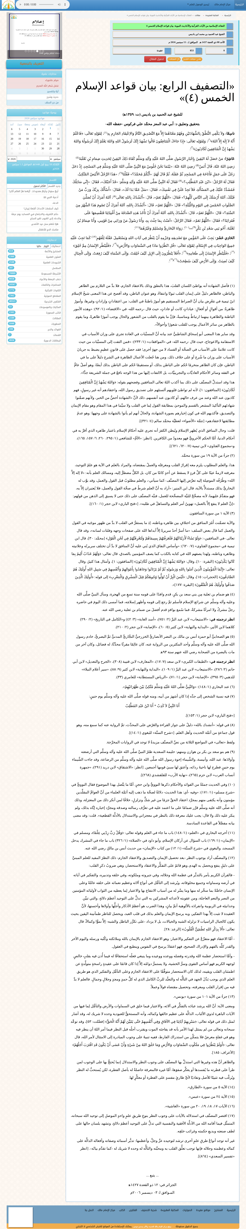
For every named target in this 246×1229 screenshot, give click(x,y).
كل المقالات (174, 59)
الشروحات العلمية (35, 262)
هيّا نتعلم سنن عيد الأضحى (45, 224)
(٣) (232, 513)
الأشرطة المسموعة (35, 274)
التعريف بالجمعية (32, 63)
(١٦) (231, 1106)
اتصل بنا (89, 1210)
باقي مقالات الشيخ (192, 59)
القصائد (35, 335)
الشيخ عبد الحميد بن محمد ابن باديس (207, 34)
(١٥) (231, 1097)
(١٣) (231, 996)
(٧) (232, 696)
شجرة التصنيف (149, 1210)
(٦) (232, 687)
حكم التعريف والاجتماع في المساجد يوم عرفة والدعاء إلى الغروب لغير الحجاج (36, 216)
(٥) (232, 636)
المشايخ (218, 1210)
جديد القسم (54, 186)
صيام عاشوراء (52, 80)
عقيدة (160, 50)
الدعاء (56, 203)
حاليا (39, 246)
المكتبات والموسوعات (35, 307)
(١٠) (231, 784)
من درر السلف (52, 102)
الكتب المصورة (35, 313)
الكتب (122, 1210)
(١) (232, 286)
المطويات (35, 324)
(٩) (232, 752)
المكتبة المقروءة (212, 15)
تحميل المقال (156, 59)
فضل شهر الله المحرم (47, 86)
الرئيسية (228, 15)
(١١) (231, 833)
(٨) (232, 725)
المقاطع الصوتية (35, 296)
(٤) (232, 594)
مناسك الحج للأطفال (48, 230)
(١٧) (231, 1116)
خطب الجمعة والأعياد (35, 279)
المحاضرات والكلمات (35, 285)
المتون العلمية (35, 257)
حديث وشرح (53, 97)
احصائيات (56, 246)
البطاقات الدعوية (35, 341)
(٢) (232, 455)
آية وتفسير (53, 91)
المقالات (35, 318)
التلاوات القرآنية (35, 290)
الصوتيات (187, 1210)
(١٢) (231, 858)
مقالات (198, 15)
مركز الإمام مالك (222, 4)
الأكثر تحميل (39, 186)
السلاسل (35, 268)
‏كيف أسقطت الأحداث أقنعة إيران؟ (41, 208)
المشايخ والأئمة (35, 251)
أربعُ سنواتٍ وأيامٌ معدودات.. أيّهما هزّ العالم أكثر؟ (34, 191)
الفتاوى (133, 1210)
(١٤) (231, 1087)
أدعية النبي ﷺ (51, 197)
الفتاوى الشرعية (35, 302)
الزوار (46, 246)
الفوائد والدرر (35, 329)
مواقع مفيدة (203, 1210)
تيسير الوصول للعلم (199, 4)
